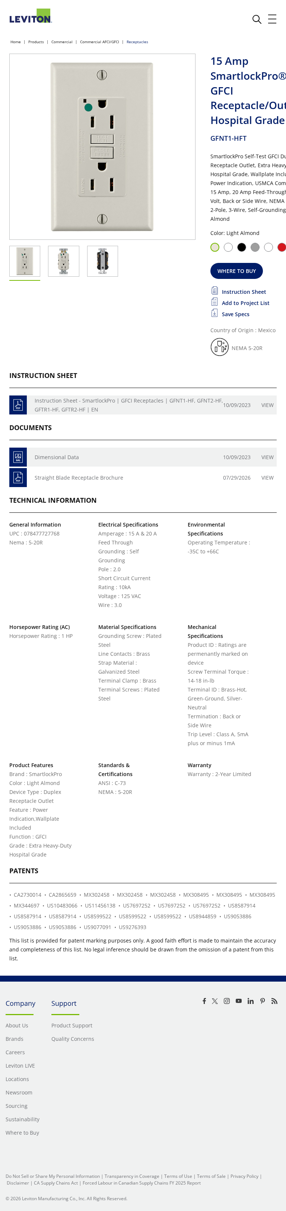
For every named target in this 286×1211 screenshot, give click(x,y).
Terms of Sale (211, 1176)
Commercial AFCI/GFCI (99, 41)
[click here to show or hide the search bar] (256, 19)
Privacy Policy (244, 1176)
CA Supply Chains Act (56, 1183)
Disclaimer (18, 1183)
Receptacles (137, 41)
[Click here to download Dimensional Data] (18, 457)
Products (36, 41)
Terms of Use (178, 1176)
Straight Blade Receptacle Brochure (79, 477)
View (267, 405)
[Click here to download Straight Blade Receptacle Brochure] (18, 477)
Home (15, 41)
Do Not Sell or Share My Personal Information (53, 1176)
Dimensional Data (57, 457)
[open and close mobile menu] (272, 19)
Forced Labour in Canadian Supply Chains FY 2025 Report (142, 1183)
